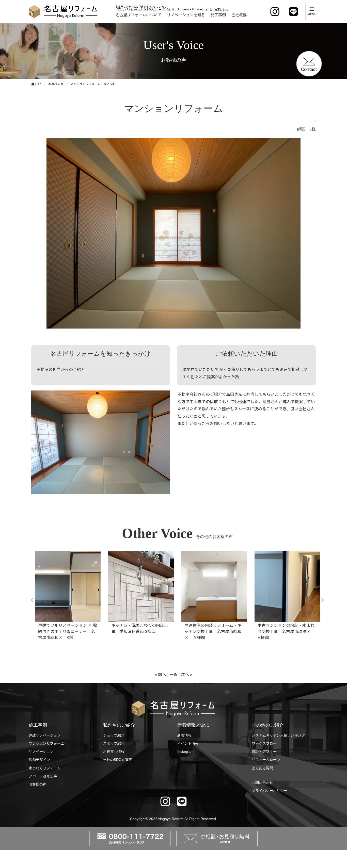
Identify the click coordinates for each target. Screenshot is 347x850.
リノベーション (41, 751)
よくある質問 (262, 768)
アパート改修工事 (43, 776)
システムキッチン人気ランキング (278, 735)
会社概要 (239, 14)
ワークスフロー (264, 743)
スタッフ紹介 (113, 743)
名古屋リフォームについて (138, 14)
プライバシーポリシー (269, 791)
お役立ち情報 (113, 751)
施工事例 (218, 14)
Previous (32, 600)
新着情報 (184, 735)
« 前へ (160, 674)
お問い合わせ (262, 782)
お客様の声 (37, 784)
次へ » (186, 674)
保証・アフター (264, 751)
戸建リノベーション (45, 735)
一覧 (173, 674)
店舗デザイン (39, 760)
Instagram (185, 751)
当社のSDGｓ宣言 (117, 760)
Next (322, 600)
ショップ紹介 (113, 735)
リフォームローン (266, 760)
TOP (38, 83)
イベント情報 (188, 743)
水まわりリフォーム (45, 768)
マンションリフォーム (46, 743)
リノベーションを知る (186, 14)
